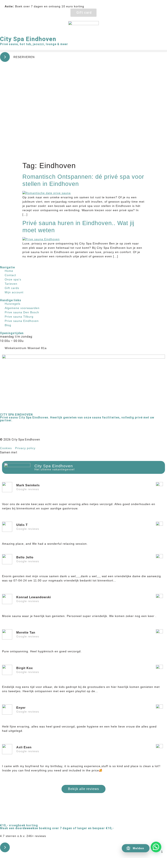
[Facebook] (5, 431)
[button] (83, 51)
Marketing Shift (30, 452)
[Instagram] (16, 431)
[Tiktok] (27, 431)
